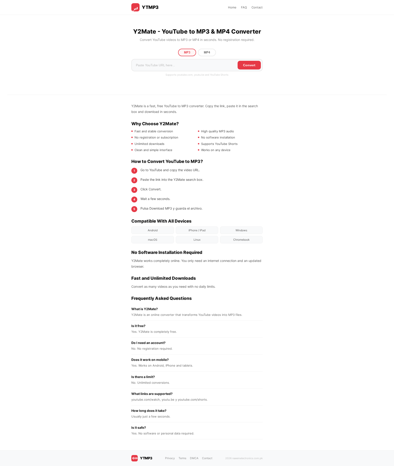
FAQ (244, 7)
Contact (257, 7)
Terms (182, 458)
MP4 (207, 52)
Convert (249, 65)
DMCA (194, 458)
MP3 (187, 52)
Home (232, 7)
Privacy (170, 458)
